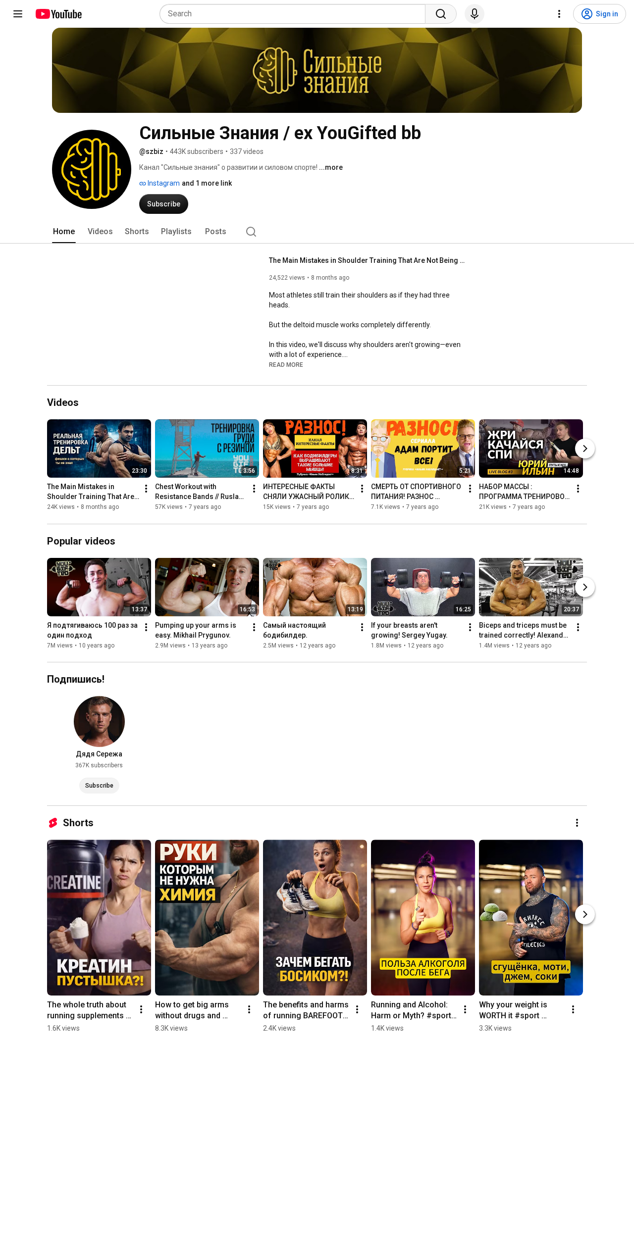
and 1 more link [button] (207, 183)
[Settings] (559, 14)
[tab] (64, 232)
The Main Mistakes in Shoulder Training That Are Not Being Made (368, 260)
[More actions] (146, 489)
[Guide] (18, 14)
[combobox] (295, 14)
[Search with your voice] (474, 14)
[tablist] (317, 232)
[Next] (585, 449)
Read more (286, 364)
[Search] (441, 14)
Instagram (163, 183)
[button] (286, 364)
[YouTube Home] (58, 14)
